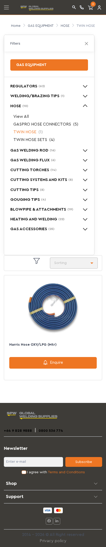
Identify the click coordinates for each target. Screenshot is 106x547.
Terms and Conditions (66, 472)
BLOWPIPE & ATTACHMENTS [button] (41, 209)
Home (16, 25)
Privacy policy (53, 541)
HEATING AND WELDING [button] (37, 219)
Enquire (56, 362)
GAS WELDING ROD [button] (32, 150)
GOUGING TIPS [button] (28, 199)
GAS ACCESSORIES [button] (32, 229)
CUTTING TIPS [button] (27, 190)
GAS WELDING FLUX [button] (32, 160)
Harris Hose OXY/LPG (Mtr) (33, 344)
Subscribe (83, 462)
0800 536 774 (51, 431)
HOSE (65, 25)
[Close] (86, 43)
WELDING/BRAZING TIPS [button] (37, 96)
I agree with (56, 472)
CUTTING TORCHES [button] (33, 170)
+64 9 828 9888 (18, 431)
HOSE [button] (19, 106)
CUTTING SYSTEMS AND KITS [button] (41, 180)
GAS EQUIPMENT (41, 25)
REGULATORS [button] (27, 86)
